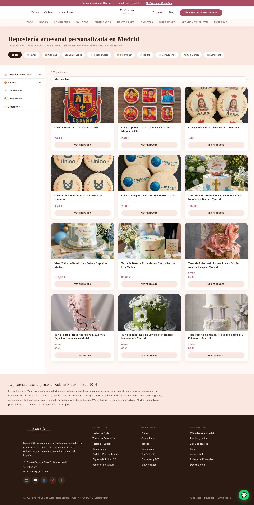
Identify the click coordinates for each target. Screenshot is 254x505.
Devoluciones (197, 464)
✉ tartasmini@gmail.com (35, 471)
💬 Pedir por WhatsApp (159, 3)
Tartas (35, 12)
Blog (171, 12)
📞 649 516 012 (31, 467)
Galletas (49, 12)
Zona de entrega (199, 444)
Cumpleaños (103, 22)
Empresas (158, 12)
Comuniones (66, 12)
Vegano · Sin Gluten (195, 22)
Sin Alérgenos (148, 464)
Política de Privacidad (202, 459)
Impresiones (167, 22)
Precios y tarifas (199, 438)
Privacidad (209, 498)
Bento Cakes (125, 22)
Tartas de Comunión (103, 438)
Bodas (43, 22)
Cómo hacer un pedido (202, 433)
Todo (30, 22)
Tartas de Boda (100, 433)
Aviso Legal (196, 454)
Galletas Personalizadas (105, 454)
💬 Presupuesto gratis (201, 12)
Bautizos (82, 22)
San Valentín (148, 454)
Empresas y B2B (150, 459)
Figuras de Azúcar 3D (104, 459)
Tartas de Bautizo (102, 444)
